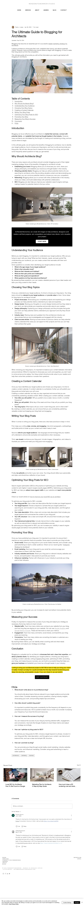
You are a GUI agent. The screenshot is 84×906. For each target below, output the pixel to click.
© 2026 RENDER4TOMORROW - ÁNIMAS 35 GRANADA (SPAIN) (22, 868)
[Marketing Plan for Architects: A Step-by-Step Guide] (42, 774)
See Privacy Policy (14, 904)
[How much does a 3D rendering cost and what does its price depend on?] (68, 774)
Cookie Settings (67, 902)
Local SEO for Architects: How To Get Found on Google (15, 785)
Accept (77, 902)
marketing (23, 755)
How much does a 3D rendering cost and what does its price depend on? (67, 785)
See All (79, 765)
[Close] (82, 902)
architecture (16, 755)
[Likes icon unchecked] (17, 826)
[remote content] (42, 236)
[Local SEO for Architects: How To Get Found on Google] (15, 774)
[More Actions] (71, 815)
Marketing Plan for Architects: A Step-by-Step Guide (42, 785)
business (31, 755)
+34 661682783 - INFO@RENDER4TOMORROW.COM (18, 869)
